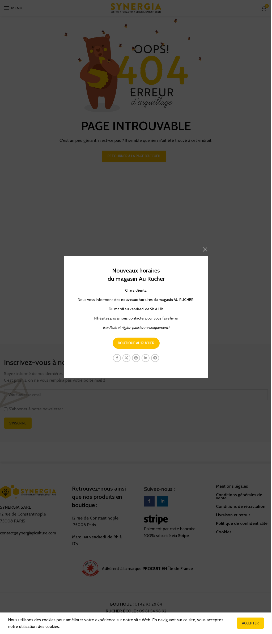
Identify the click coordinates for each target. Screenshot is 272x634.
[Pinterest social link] (136, 358)
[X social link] (126, 358)
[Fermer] (205, 249)
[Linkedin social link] (146, 358)
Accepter (250, 623)
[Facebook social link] (117, 358)
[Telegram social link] (155, 358)
